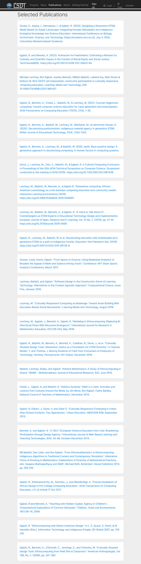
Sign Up (94, 5)
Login (108, 5)
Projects (34, 5)
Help (119, 7)
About (66, 5)
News (43, 5)
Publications (55, 5)
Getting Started (80, 5)
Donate (129, 5)
